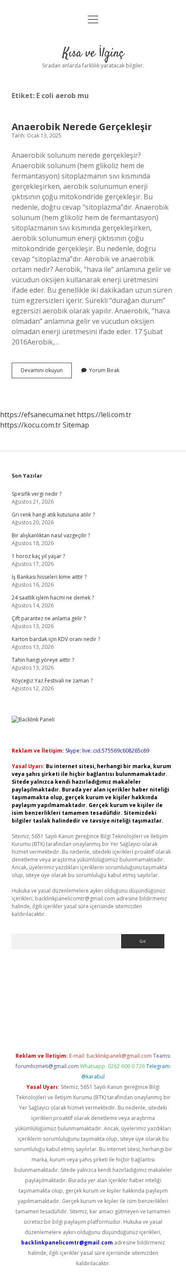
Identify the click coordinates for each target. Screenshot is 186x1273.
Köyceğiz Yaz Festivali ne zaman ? (52, 680)
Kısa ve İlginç (93, 53)
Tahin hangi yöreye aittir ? (43, 660)
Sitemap (76, 425)
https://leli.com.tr (104, 414)
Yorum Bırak (104, 370)
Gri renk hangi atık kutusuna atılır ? (53, 514)
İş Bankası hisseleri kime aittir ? (49, 577)
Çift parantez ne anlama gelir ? (49, 618)
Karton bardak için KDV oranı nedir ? (56, 639)
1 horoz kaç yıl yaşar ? (38, 556)
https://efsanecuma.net (37, 414)
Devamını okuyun (46, 372)
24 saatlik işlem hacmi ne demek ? (53, 597)
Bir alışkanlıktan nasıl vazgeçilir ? (51, 535)
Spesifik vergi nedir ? (36, 494)
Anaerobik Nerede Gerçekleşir (82, 127)
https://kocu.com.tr (30, 425)
